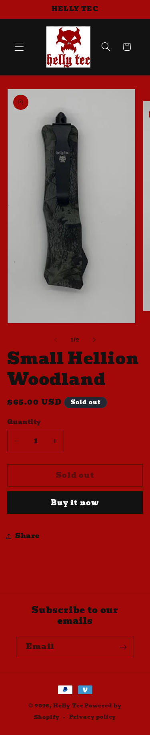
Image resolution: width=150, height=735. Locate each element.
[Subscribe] (123, 647)
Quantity (24, 422)
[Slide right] (94, 339)
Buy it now (75, 503)
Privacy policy (92, 717)
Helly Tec (68, 705)
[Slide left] (55, 339)
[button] (19, 47)
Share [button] (27, 535)
